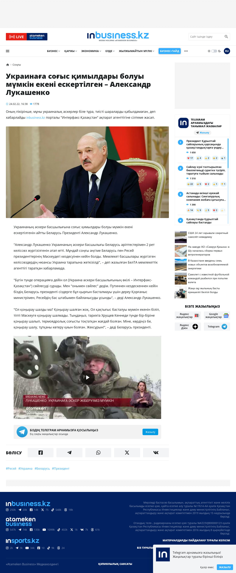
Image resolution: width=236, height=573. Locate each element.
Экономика (90, 51)
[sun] (209, 51)
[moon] (219, 51)
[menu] (7, 51)
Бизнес (52, 51)
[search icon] (226, 36)
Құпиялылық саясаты (115, 564)
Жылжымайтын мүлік (135, 51)
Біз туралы (145, 547)
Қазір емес (207, 567)
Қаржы (69, 51)
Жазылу (225, 567)
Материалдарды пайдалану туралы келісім (196, 540)
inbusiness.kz (35, 118)
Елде (108, 51)
